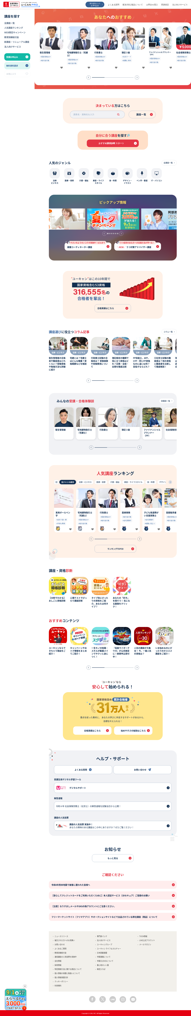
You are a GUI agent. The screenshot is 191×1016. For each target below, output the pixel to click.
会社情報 (58, 961)
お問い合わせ (60, 944)
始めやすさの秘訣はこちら (133, 730)
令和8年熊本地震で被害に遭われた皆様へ (70, 884)
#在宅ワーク (126, 57)
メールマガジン (145, 944)
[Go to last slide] (104, 234)
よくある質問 (113, 5)
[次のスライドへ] (137, 77)
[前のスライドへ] (89, 77)
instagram (123, 999)
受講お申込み (12, 57)
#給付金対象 (45, 60)
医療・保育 (101, 482)
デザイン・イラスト (167, 482)
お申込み (95, 4)
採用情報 (58, 965)
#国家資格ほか (46, 57)
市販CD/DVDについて (105, 961)
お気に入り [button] (11, 73)
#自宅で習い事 (61, 520)
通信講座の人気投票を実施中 (66, 957)
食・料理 (150, 482)
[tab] (107, 233)
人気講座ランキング (13, 27)
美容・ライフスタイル (133, 482)
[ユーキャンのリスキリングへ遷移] (58, 219)
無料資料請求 (12, 65)
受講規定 (165, 5)
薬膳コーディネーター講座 (86, 245)
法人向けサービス (180, 5)
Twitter (102, 999)
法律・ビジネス (85, 482)
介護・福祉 (114, 482)
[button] (118, 114)
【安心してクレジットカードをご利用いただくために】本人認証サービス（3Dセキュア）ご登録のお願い (100, 895)
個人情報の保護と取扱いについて (67, 973)
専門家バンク (102, 936)
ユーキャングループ (104, 944)
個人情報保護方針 (61, 977)
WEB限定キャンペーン (15, 32)
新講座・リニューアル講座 (16, 41)
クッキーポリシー (61, 981)
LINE (112, 999)
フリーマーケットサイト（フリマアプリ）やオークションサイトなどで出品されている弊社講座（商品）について (104, 916)
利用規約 (58, 985)
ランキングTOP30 (115, 548)
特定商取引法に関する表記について (68, 969)
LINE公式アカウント (147, 940)
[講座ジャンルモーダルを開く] (56, 482)
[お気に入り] (61, 67)
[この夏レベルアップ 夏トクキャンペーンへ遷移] (112, 219)
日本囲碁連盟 (102, 952)
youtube (133, 999)
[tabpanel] (112, 219)
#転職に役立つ (150, 523)
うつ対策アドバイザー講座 (137, 245)
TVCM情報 (143, 936)
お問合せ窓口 (152, 5)
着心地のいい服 (103, 965)
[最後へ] (170, 482)
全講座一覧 (9, 23)
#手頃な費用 (60, 523)
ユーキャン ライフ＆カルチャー (109, 948)
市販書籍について (103, 957)
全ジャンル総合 (67, 482)
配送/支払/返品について (133, 5)
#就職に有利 (126, 60)
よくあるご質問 (60, 948)
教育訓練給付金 (11, 37)
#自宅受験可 (127, 520)
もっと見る (113, 858)
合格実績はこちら (105, 308)
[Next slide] (121, 234)
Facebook (92, 999)
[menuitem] (17, 23)
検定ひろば (101, 969)
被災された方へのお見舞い (65, 940)
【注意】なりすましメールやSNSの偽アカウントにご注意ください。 (83, 906)
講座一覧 (141, 114)
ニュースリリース (61, 936)
